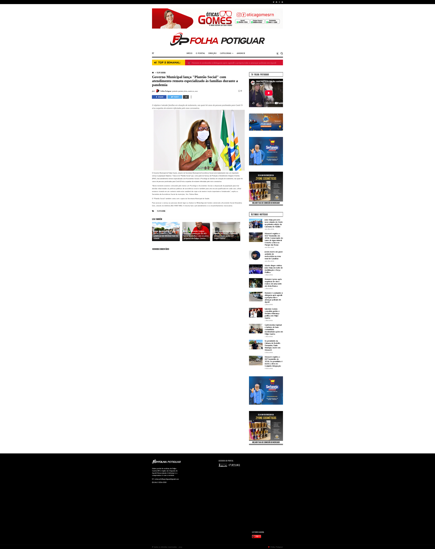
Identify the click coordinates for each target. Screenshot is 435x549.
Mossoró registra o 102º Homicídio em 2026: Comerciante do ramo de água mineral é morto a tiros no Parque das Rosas (274, 239)
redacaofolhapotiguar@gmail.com (166, 479)
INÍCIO (189, 53)
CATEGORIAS (225, 53)
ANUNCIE (241, 53)
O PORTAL (200, 53)
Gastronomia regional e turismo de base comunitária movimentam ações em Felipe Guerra (274, 329)
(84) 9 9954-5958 (160, 482)
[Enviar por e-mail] (186, 97)
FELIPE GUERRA (161, 73)
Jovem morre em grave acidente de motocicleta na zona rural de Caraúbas (274, 255)
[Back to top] (429, 544)
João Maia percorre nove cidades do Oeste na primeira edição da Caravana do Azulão (274, 223)
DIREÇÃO (212, 53)
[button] (277, 53)
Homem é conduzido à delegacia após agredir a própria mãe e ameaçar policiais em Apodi (274, 297)
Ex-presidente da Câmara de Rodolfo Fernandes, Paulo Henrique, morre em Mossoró (229, 62)
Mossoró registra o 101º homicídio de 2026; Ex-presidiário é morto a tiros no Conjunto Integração (273, 361)
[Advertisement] (266, 493)
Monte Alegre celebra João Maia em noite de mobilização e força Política (274, 268)
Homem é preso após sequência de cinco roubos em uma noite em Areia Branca (273, 282)
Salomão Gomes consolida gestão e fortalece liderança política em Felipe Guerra (272, 313)
